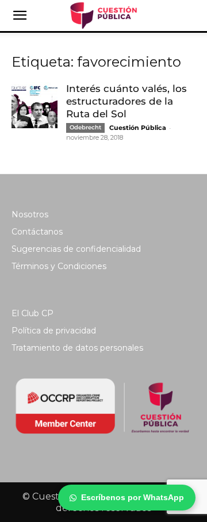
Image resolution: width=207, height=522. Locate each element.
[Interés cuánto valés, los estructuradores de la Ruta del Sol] (34, 105)
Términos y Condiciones (59, 266)
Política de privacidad (54, 330)
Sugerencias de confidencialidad (76, 249)
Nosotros (30, 214)
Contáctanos (37, 232)
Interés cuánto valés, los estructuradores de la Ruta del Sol (126, 101)
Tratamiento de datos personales (77, 348)
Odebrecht (85, 127)
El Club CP (32, 313)
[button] (19, 15)
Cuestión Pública (137, 128)
